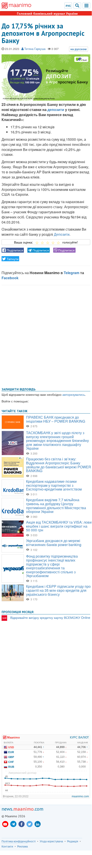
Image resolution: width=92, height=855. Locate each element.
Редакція (72, 841)
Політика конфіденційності (19, 841)
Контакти (7, 846)
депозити (55, 109)
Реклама (22, 846)
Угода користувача (51, 841)
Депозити (62, 234)
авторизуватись (73, 394)
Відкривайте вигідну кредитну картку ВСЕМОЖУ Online (50, 617)
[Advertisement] (46, 335)
